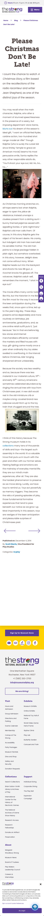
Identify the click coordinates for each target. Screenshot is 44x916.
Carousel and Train (31, 744)
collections (8, 445)
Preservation (10, 837)
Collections (11, 776)
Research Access (12, 820)
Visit (7, 701)
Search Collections (12, 782)
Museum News (10, 857)
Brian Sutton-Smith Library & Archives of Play (12, 789)
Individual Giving (30, 782)
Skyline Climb (29, 730)
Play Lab (27, 735)
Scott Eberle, (11, 544)
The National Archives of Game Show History (12, 813)
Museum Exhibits (30, 706)
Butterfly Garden (30, 740)
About (8, 845)
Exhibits (28, 701)
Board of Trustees (12, 862)
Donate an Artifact (12, 832)
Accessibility (10, 742)
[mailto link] (41, 298)
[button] (40, 884)
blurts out (7, 128)
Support (28, 776)
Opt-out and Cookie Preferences (13, 903)
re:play (16, 552)
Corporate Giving (30, 786)
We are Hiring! (22, 691)
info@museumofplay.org (22, 682)
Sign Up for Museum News (22, 633)
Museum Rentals (11, 752)
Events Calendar (11, 726)
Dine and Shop (10, 756)
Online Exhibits (29, 711)
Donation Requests (12, 769)
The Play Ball (29, 791)
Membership (10, 730)
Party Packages (11, 747)
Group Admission (11, 714)
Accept (22, 910)
